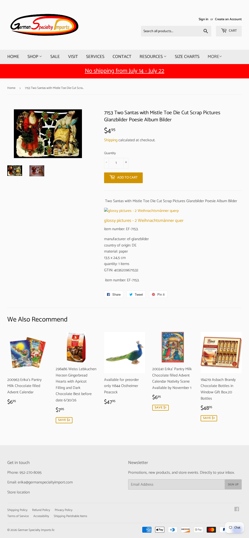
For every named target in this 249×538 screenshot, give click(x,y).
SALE (55, 56)
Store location (18, 492)
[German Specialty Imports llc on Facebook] (236, 510)
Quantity (110, 153)
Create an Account (228, 19)
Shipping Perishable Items (70, 516)
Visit (73, 56)
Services (95, 56)
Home (13, 56)
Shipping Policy (17, 510)
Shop (33, 56)
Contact (122, 56)
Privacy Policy (63, 510)
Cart (232, 31)
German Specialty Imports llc (36, 530)
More (213, 56)
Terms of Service (18, 516)
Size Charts (187, 56)
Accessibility (41, 516)
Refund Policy (41, 510)
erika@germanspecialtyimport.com (45, 482)
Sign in (203, 19)
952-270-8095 (30, 472)
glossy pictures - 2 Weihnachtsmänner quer (144, 220)
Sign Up (233, 484)
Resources (152, 56)
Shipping (110, 140)
